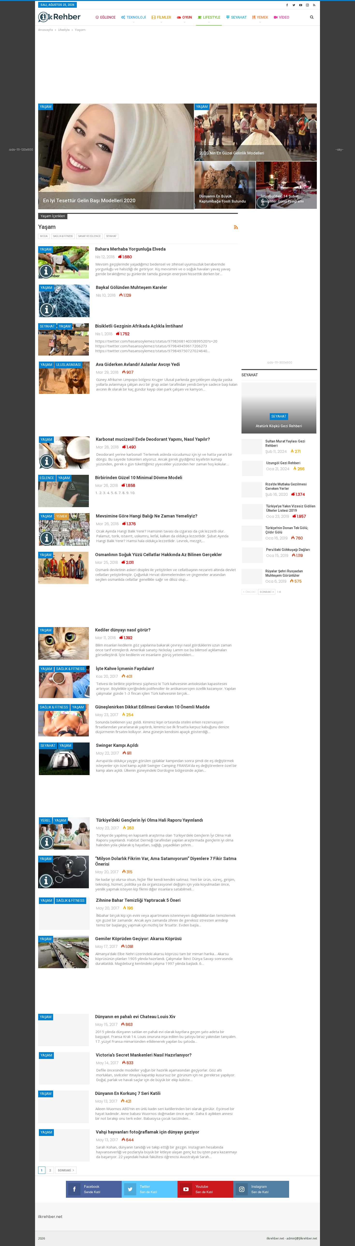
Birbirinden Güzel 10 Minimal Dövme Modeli (138, 477)
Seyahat (239, 17)
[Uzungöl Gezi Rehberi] (252, 468)
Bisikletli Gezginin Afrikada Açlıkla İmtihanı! (139, 326)
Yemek (262, 17)
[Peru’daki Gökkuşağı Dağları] (252, 555)
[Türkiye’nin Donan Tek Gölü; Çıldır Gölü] (251, 533)
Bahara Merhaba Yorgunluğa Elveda (130, 249)
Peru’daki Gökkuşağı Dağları (288, 550)
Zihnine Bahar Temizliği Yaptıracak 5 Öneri (138, 900)
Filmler (164, 17)
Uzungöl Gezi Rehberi (283, 463)
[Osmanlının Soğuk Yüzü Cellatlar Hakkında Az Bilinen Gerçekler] (63, 568)
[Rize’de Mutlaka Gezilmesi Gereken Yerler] (251, 489)
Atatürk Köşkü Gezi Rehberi (279, 426)
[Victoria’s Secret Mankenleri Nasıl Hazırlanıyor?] (64, 1068)
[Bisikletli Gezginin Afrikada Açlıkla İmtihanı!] (63, 339)
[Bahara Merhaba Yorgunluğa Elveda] (63, 262)
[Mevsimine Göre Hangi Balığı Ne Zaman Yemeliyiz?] (64, 529)
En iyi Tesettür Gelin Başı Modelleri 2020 (89, 200)
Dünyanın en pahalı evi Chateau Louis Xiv (135, 1016)
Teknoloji (136, 17)
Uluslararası (68, 365)
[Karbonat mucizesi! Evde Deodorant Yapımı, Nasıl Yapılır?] (64, 452)
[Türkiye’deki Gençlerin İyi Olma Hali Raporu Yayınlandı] (64, 833)
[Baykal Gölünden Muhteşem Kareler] (64, 301)
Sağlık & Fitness (63, 236)
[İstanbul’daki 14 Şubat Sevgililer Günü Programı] (287, 185)
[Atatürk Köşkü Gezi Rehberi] (279, 408)
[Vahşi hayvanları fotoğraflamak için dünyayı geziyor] (64, 1145)
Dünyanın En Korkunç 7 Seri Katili (128, 1093)
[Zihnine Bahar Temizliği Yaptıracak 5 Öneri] (64, 913)
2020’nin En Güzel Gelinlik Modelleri (231, 153)
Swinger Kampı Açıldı (117, 745)
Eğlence (107, 17)
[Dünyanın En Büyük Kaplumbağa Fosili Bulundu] (225, 185)
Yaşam (45, 107)
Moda (44, 236)
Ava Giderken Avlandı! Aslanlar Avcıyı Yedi (138, 364)
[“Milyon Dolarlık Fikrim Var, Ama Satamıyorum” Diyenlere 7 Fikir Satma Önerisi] (63, 872)
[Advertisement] (177, 69)
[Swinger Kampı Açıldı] (64, 758)
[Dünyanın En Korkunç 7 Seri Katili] (63, 1107)
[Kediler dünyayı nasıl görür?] (63, 643)
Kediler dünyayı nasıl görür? (122, 629)
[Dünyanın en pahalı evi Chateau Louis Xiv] (63, 1030)
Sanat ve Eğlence (89, 236)
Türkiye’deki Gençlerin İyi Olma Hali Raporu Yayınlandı (149, 820)
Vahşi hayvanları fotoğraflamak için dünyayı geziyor (147, 1131)
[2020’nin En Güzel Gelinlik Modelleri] (255, 132)
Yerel (45, 820)
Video (284, 17)
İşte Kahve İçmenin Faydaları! (125, 668)
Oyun (187, 17)
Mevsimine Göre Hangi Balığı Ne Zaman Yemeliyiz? (146, 515)
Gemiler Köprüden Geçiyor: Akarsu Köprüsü (138, 938)
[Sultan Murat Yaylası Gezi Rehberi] (251, 447)
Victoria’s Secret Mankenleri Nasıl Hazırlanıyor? (144, 1054)
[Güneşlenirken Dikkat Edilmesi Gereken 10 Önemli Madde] (63, 720)
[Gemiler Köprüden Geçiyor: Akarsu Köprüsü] (63, 952)
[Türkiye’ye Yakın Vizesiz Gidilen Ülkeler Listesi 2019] (252, 511)
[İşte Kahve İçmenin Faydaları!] (64, 682)
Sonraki (65, 1170)
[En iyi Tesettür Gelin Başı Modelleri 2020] (116, 156)
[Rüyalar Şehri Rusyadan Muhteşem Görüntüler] (251, 576)
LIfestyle (211, 17)
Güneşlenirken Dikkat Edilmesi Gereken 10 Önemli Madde (152, 706)
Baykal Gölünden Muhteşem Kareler (131, 287)
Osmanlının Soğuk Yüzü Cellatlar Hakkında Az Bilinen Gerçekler (158, 554)
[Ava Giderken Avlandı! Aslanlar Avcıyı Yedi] (64, 378)
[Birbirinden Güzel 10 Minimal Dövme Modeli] (63, 491)
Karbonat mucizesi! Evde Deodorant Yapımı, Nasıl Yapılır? (153, 439)
